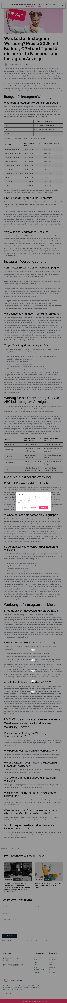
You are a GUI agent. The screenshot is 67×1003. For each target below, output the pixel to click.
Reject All (33, 507)
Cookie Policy (31, 502)
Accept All (43, 507)
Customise (23, 507)
